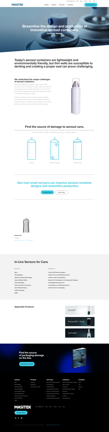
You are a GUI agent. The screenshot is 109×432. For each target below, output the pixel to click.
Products (54, 5)
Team (90, 1)
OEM (16, 293)
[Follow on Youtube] (21, 418)
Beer (16, 272)
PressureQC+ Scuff (20, 240)
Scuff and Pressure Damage (56, 272)
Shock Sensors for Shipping (56, 288)
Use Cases (61, 5)
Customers (70, 5)
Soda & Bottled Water (21, 280)
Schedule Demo (91, 5)
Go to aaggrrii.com (71, 1)
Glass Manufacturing (21, 288)
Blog (77, 1)
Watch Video (61, 192)
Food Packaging (19, 283)
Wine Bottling (18, 275)
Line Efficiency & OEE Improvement (58, 285)
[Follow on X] (18, 418)
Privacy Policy (49, 425)
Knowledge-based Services (56, 283)
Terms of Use (56, 425)
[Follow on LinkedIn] (15, 418)
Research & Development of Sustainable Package (63, 280)
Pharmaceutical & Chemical (23, 285)
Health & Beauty (19, 290)
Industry (46, 5)
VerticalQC (30, 240)
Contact (85, 1)
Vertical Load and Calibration (56, 277)
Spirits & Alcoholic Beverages (23, 277)
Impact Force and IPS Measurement (59, 275)
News (81, 1)
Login (94, 1)
